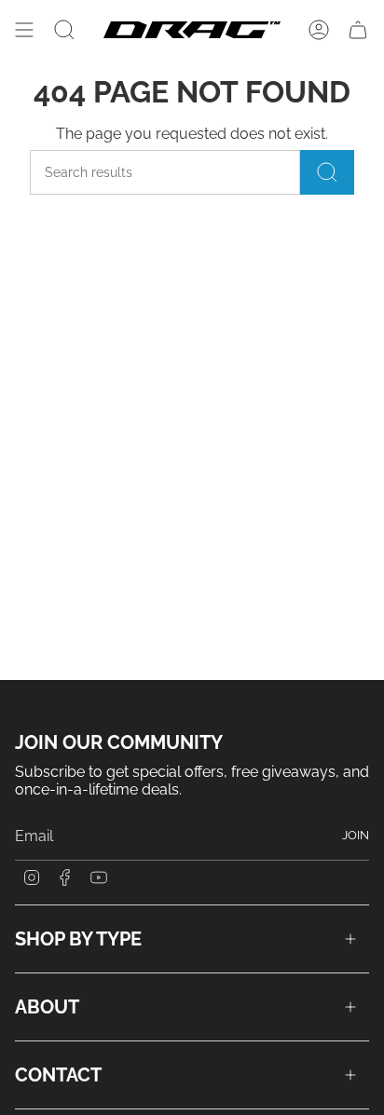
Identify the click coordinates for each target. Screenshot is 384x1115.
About (47, 1007)
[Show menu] (24, 29)
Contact (58, 1075)
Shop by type (78, 939)
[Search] (327, 172)
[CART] (357, 29)
